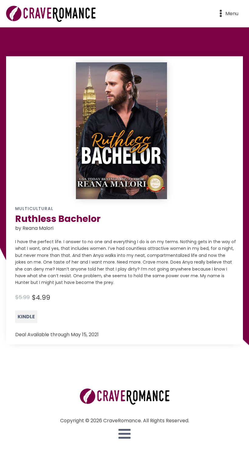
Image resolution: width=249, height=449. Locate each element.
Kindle (26, 316)
